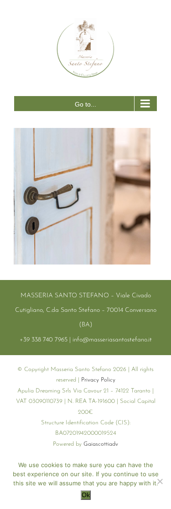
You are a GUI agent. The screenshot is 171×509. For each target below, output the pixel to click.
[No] (159, 481)
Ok (86, 495)
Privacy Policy (98, 380)
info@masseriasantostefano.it (112, 339)
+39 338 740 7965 (43, 339)
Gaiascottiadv (100, 444)
